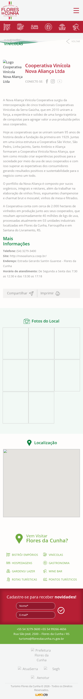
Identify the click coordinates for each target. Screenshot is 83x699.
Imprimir (47, 293)
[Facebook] (47, 81)
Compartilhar (17, 293)
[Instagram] (53, 81)
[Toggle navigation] (76, 10)
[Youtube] (60, 81)
